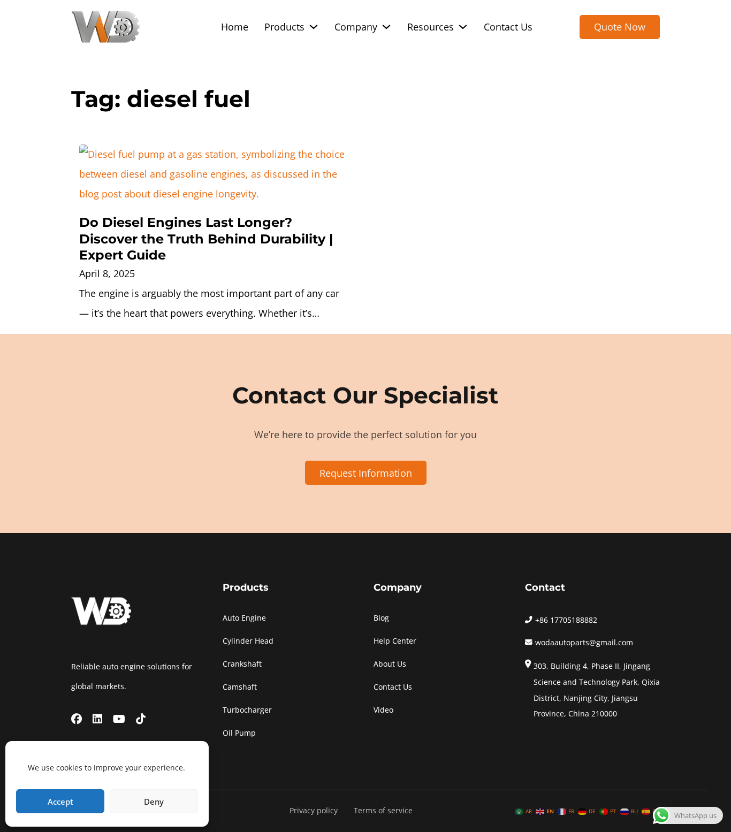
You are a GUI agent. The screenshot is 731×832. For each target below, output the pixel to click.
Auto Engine (244, 618)
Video (383, 710)
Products (284, 26)
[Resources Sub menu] (463, 27)
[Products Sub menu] (313, 27)
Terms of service (383, 810)
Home (234, 26)
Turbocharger (247, 710)
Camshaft (240, 687)
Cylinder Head (248, 641)
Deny (154, 801)
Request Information (365, 473)
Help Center (395, 641)
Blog (381, 618)
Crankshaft (242, 664)
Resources (430, 26)
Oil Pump (239, 733)
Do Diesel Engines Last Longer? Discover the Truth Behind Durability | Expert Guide (206, 239)
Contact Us (508, 26)
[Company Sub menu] (386, 27)
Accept (60, 801)
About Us (390, 664)
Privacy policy (314, 810)
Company (355, 26)
